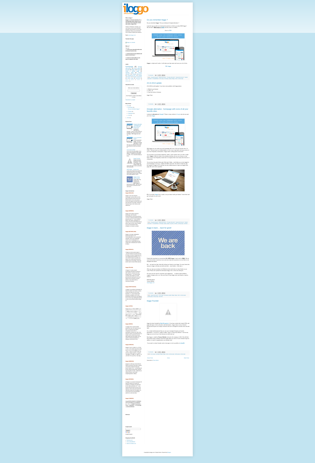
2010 (128, 117)
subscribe (161, 296)
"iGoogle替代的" (155, 78)
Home (168, 358)
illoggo (173, 78)
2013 (128, 105)
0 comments (150, 75)
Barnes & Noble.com (131, 443)
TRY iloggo (168, 66)
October (130, 111)
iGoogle (161, 114)
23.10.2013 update (154, 83)
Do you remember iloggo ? (157, 20)
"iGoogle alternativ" (154, 77)
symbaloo (186, 223)
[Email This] (158, 75)
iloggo (153, 115)
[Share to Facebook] (163, 75)
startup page (155, 296)
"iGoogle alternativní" (171, 77)
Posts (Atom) (156, 360)
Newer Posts (150, 358)
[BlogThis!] (160, 75)
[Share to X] (161, 75)
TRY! (170, 30)
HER (162, 27)
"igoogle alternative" (162, 77)
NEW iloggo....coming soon (133, 169)
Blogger (169, 452)
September (130, 113)
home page (161, 78)
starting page (180, 223)
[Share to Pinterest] (164, 75)
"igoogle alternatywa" (180, 77)
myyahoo (172, 223)
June (129, 115)
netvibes (176, 223)
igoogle (170, 78)
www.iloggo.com (150, 282)
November (130, 107)
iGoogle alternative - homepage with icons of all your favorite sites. (137, 126)
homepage (166, 78)
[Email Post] (155, 75)
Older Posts (186, 358)
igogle (165, 223)
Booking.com (130, 440)
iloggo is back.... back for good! (159, 228)
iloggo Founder (153, 301)
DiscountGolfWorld (131, 441)
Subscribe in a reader (130, 99)
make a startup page (179, 78)
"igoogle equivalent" (137, 76)
